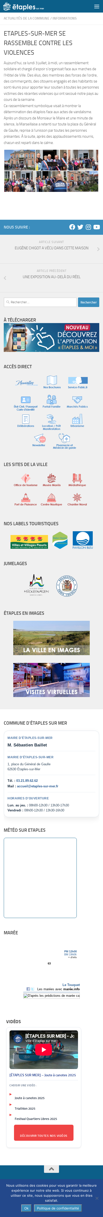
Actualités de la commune (27, 18)
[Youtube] (96, 227)
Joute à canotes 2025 (29, 1098)
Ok (26, 1208)
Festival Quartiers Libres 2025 (36, 1119)
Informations (64, 18)
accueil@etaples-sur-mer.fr (37, 786)
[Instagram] (88, 227)
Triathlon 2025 (25, 1108)
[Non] (96, 1198)
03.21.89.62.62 (27, 781)
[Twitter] (80, 227)
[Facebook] (72, 227)
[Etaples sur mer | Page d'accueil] (30, 6)
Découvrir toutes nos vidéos (44, 1135)
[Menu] (96, 6)
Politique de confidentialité (58, 1208)
